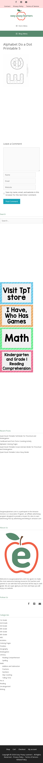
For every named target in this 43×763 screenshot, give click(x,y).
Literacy (3, 655)
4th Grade (3, 629)
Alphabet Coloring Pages (9, 444)
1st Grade (3, 620)
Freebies (3, 646)
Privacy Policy (18, 6)
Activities (3, 640)
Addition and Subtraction (11, 666)
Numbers (5, 672)
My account (32, 749)
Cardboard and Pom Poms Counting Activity (15, 441)
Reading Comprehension (11, 658)
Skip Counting (7, 675)
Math (2, 663)
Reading (3, 683)
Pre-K (2, 681)
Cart (14, 749)
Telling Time (6, 678)
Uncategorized (5, 686)
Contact (7, 6)
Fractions (5, 669)
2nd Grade (3, 623)
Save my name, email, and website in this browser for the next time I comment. (22, 193)
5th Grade (3, 632)
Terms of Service (32, 6)
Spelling (5, 660)
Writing (2, 689)
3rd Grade (3, 626)
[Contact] (26, 2)
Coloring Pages (5, 643)
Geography (4, 649)
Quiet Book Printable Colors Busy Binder (14, 452)
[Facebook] (16, 2)
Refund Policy (21, 759)
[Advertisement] (21, 112)
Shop (8, 749)
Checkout (22, 749)
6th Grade (3, 634)
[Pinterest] (21, 2)
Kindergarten (4, 652)
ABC (1, 637)
